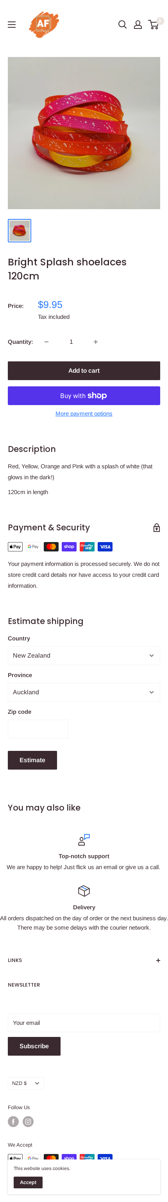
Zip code (19, 711)
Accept (28, 1182)
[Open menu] (12, 24)
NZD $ (19, 1083)
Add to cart (84, 370)
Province (20, 675)
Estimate (32, 760)
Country (19, 638)
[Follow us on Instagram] (28, 1121)
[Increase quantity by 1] (96, 342)
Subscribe (34, 1046)
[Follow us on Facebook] (13, 1121)
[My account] (138, 24)
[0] (154, 24)
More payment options (84, 413)
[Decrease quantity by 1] (46, 342)
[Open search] (122, 24)
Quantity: (20, 341)
